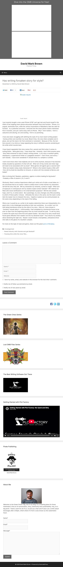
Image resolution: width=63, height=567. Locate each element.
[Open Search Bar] (60, 72)
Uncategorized (9, 229)
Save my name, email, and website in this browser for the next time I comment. (31, 279)
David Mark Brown (31, 63)
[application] (31, 421)
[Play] (5, 435)
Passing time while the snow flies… (15, 234)
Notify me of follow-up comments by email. (18, 284)
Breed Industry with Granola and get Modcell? (19, 231)
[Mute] (55, 435)
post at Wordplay (48, 224)
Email (5, 524)
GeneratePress (43, 564)
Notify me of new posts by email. (15, 287)
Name (5, 518)
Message (6, 531)
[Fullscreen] (57, 435)
